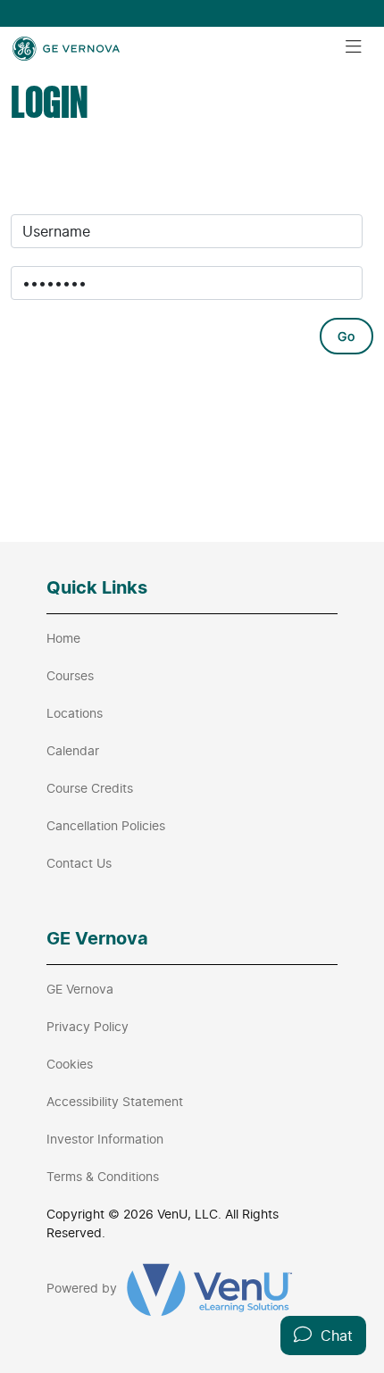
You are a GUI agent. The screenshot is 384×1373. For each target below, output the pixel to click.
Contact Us (79, 862)
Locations (74, 712)
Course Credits (89, 787)
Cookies (69, 1063)
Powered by (83, 1287)
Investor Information (104, 1138)
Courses (70, 675)
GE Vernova (79, 988)
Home (63, 637)
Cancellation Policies (105, 825)
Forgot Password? (87, 401)
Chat (332, 1335)
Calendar (72, 750)
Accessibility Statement (114, 1101)
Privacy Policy (87, 1026)
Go (346, 336)
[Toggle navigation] (353, 47)
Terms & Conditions (102, 1176)
